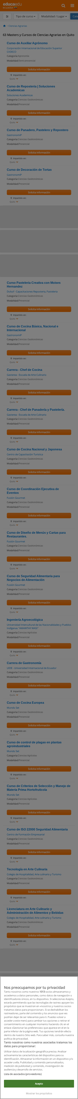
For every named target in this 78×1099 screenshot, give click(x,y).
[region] (39, 1037)
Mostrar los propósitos (39, 1093)
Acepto (39, 1083)
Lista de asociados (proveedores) (23, 1074)
